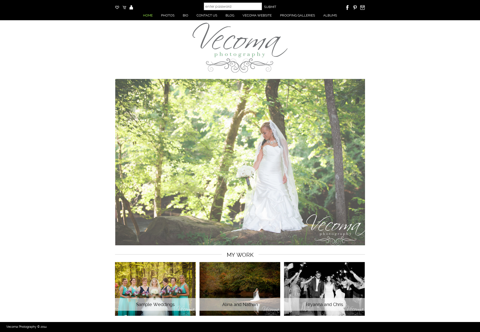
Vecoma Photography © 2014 (26, 327)
